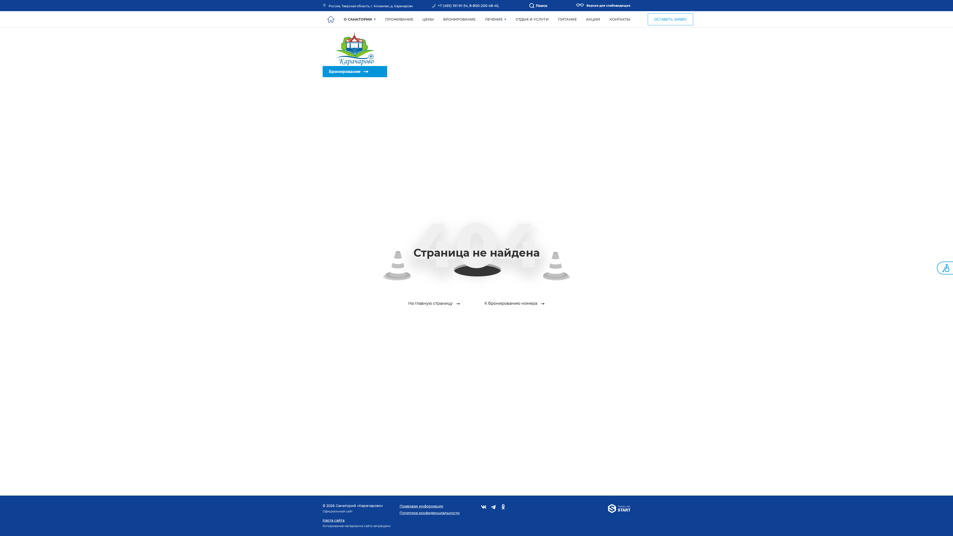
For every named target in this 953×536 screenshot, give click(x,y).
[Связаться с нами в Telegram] (493, 508)
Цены (428, 19)
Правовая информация (421, 506)
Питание (567, 19)
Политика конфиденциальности (430, 513)
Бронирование (345, 71)
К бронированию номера (510, 303)
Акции (593, 19)
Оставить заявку (670, 19)
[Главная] (331, 19)
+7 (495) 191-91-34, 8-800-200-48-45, (468, 5)
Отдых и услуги (532, 19)
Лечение (494, 19)
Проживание (399, 19)
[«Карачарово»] (355, 47)
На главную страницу (430, 303)
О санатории (358, 19)
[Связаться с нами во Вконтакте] (484, 508)
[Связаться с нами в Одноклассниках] (503, 508)
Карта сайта (333, 520)
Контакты (620, 19)
